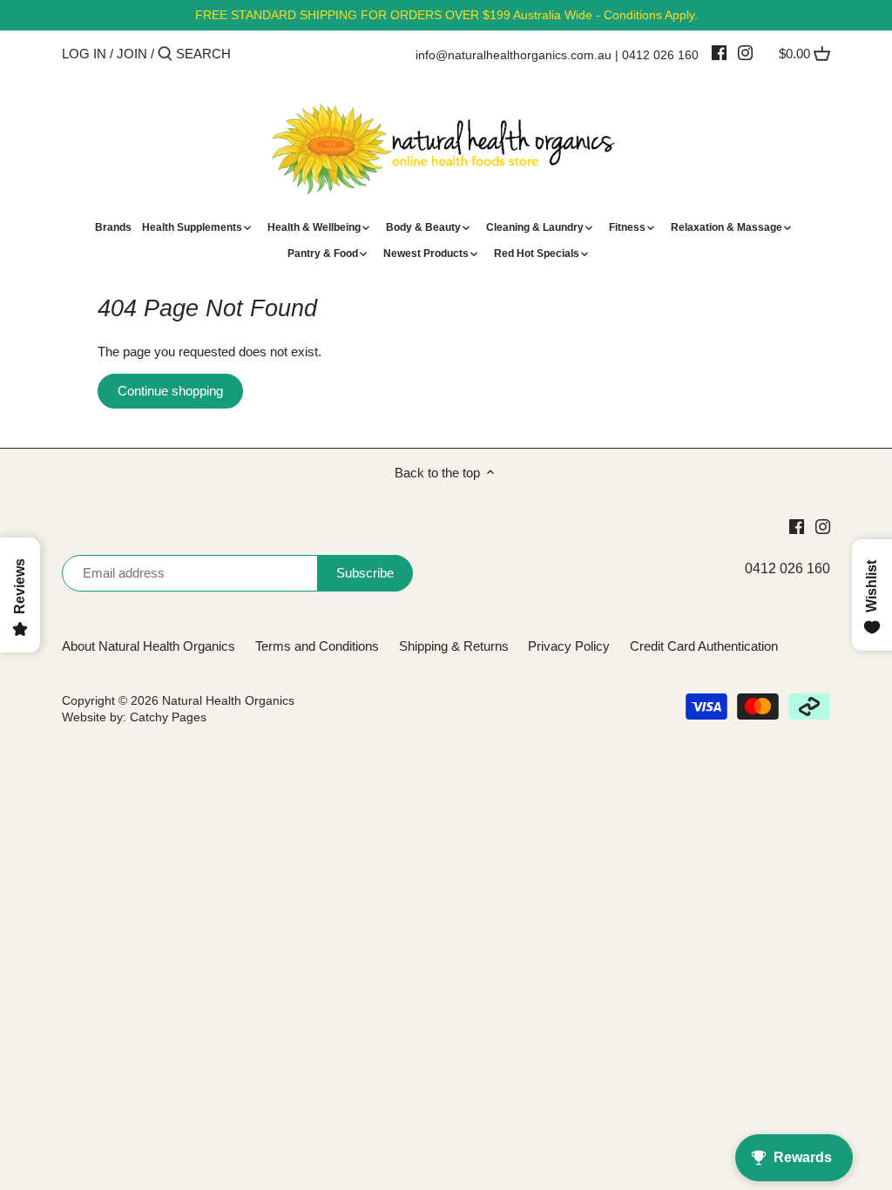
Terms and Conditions (317, 646)
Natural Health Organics (228, 700)
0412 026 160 (660, 55)
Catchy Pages (168, 717)
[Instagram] (745, 52)
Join (132, 53)
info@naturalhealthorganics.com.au (514, 55)
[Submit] (165, 54)
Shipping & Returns (454, 646)
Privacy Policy (569, 646)
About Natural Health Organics (148, 646)
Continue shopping (170, 390)
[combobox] (250, 53)
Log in (84, 53)
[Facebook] (719, 52)
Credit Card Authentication (704, 646)
